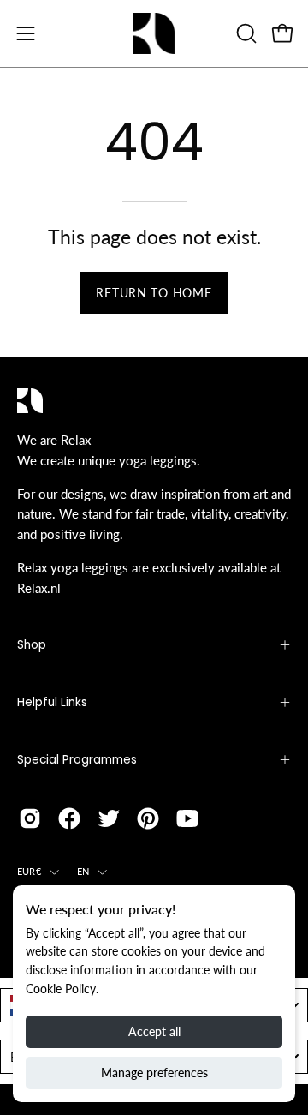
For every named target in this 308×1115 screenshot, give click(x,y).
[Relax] (154, 33)
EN (83, 871)
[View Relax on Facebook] (69, 818)
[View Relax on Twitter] (108, 818)
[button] (245, 33)
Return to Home (153, 292)
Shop (31, 645)
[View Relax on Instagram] (30, 818)
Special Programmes (77, 760)
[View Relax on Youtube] (187, 818)
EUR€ (29, 871)
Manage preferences (154, 1072)
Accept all (154, 1031)
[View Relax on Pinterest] (148, 818)
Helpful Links (52, 702)
